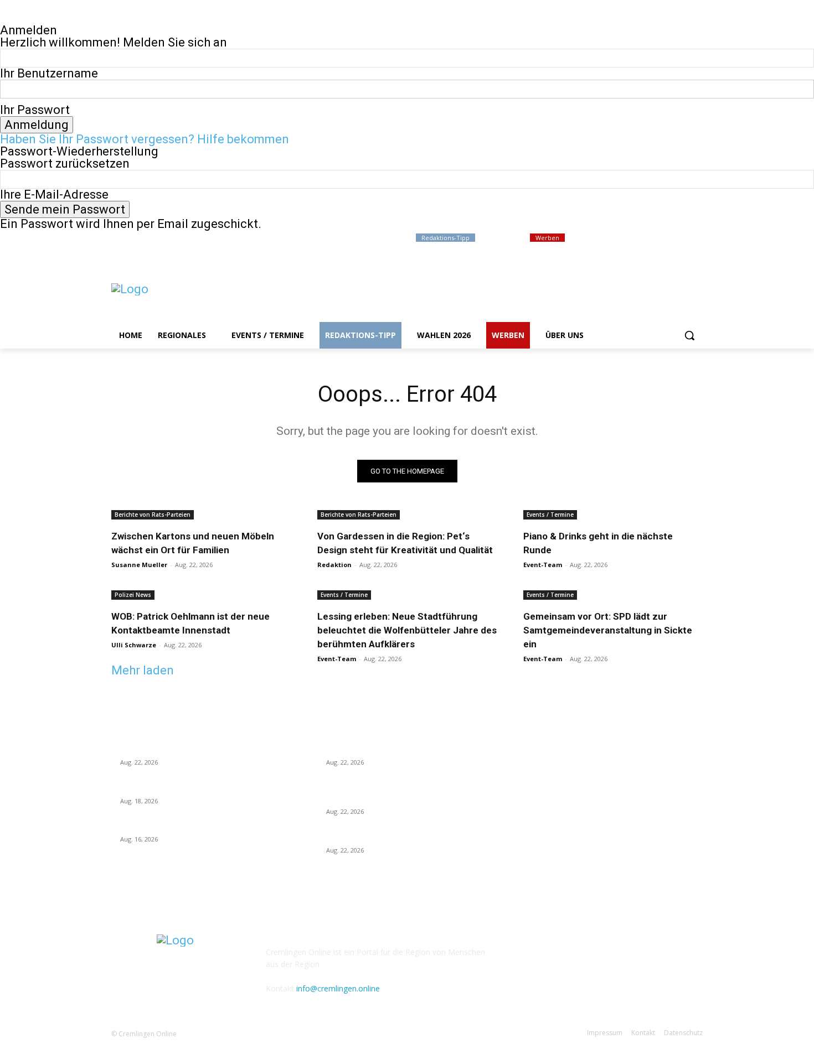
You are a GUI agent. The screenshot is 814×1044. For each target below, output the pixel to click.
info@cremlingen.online (338, 988)
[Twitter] (666, 238)
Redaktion (334, 564)
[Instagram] (650, 238)
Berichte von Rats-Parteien (152, 514)
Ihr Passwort (35, 110)
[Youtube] (696, 238)
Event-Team (542, 564)
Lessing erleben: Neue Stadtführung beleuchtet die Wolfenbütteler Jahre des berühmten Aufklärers (407, 630)
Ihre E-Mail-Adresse (54, 194)
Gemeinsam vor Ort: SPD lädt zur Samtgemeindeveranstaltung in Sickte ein (607, 630)
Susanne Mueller (139, 564)
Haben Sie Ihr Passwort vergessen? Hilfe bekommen (144, 139)
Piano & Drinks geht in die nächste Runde (397, 836)
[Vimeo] (680, 238)
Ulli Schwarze (133, 645)
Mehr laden (142, 670)
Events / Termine (550, 514)
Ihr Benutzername (49, 73)
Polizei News (133, 595)
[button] (689, 335)
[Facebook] (634, 238)
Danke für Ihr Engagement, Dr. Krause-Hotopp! (200, 787)
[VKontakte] (588, 959)
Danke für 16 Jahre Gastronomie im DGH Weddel (204, 826)
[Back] (4, 18)
